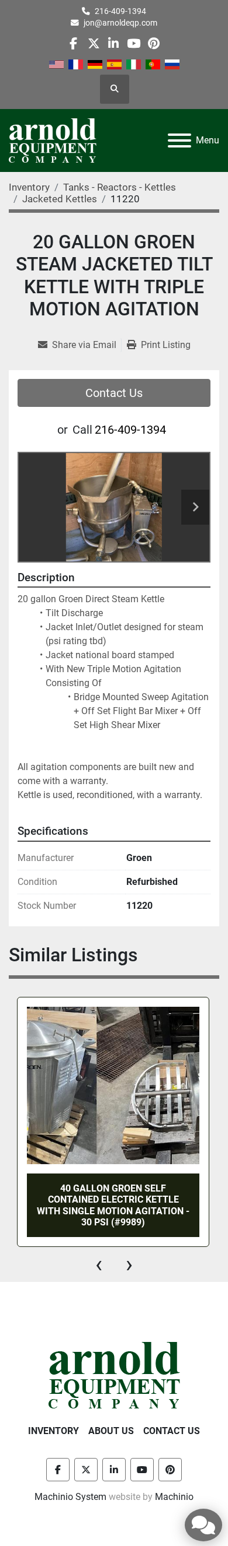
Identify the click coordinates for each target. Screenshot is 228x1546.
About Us (111, 1430)
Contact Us (114, 393)
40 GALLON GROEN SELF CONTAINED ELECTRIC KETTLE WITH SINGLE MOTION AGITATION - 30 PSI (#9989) (113, 1205)
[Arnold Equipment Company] (114, 1374)
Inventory (53, 1430)
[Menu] (179, 140)
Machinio (174, 1496)
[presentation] (98, 1264)
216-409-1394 (120, 11)
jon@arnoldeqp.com (120, 22)
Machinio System (70, 1496)
